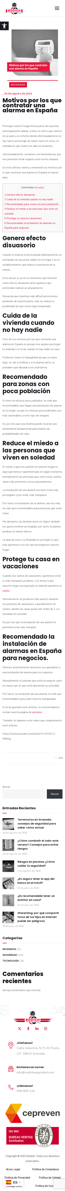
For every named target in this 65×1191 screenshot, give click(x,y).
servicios (37, 712)
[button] (4, 26)
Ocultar (39, 187)
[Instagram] (45, 1028)
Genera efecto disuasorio (19, 194)
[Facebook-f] (28, 1028)
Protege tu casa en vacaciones (23, 218)
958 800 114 (26, 1091)
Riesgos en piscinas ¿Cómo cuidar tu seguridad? (36, 864)
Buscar (6, 787)
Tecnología (10, 960)
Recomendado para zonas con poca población (31, 204)
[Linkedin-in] (36, 1028)
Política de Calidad (50, 1177)
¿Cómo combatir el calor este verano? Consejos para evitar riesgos (38, 845)
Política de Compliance (45, 1169)
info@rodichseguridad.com (35, 1072)
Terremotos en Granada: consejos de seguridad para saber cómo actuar (37, 824)
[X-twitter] (19, 1028)
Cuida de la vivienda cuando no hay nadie (28, 199)
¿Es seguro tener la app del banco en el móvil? (36, 881)
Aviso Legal (13, 1169)
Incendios (9, 949)
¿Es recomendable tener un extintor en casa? (36, 898)
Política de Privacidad (17, 1177)
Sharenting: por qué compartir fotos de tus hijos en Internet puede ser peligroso (38, 917)
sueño (6, 591)
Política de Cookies (46, 1186)
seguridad (18, 84)
